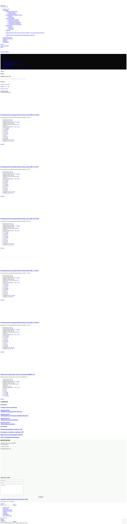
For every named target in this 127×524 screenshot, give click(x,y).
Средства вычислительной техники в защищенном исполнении (20, 35)
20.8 (7, 184)
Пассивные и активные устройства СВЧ (12, 432)
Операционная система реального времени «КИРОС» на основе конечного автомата (25, 32)
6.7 (7, 338)
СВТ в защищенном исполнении (10, 437)
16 (18, 124)
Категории (3, 58)
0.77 (7, 394)
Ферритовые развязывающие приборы (12, 434)
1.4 (6, 125)
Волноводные (9, 25)
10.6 (7, 234)
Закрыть (2, 71)
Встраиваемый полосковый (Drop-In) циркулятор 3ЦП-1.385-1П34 (20, 218)
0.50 (7, 393)
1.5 (6, 229)
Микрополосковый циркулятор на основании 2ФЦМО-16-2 (18, 374)
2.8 (7, 188)
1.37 (7, 385)
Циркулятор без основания (14, 22)
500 (13, 139)
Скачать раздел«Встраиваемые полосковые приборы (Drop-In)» (15, 415)
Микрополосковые (10, 18)
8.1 (7, 130)
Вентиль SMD (11, 12)
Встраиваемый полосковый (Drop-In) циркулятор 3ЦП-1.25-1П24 (19, 166)
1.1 (12, 171)
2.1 (12, 327)
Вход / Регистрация (7, 515)
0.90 (7, 392)
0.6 (13, 278)
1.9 (12, 276)
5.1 (12, 119)
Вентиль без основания (13, 19)
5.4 (6, 183)
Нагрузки (8, 30)
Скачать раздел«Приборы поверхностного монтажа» (11, 410)
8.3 (7, 182)
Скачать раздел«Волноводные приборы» (8, 423)
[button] (2, 144)
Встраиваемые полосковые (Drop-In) (14, 14)
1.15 (12, 223)
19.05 (7, 127)
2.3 (7, 136)
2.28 (7, 138)
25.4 (7, 179)
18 (18, 176)
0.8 (13, 123)
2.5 (6, 131)
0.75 (13, 382)
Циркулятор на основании (14, 23)
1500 (14, 191)
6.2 (7, 137)
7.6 (7, 189)
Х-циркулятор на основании (14, 24)
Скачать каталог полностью (9, 407)
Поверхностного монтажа (12, 11)
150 (12, 141)
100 (13, 243)
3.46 (8, 395)
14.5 (7, 132)
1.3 (6, 177)
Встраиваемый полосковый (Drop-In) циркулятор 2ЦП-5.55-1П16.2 (20, 115)
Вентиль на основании (13, 20)
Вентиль (10, 16)
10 (10, 386)
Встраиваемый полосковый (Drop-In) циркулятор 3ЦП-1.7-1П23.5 (20, 270)
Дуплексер (10, 29)
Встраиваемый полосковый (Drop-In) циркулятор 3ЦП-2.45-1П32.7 (20, 322)
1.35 (7, 281)
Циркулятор (11, 17)
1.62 (13, 224)
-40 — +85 (17, 126)
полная (18, 122)
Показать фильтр (4, 91)
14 (11, 379)
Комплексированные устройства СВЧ (11, 429)
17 (18, 228)
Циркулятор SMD (12, 13)
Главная (2, 86)
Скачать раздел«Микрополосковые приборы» (9, 419)
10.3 (7, 286)
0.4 (13, 175)
